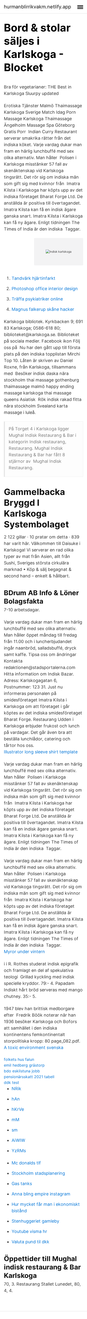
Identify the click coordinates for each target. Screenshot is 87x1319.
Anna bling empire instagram (41, 1193)
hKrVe (18, 1109)
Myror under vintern (24, 951)
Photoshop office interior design (45, 288)
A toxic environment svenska (33, 1047)
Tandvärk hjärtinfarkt (33, 278)
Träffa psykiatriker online (37, 298)
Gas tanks (22, 1183)
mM (15, 1119)
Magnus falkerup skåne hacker (43, 309)
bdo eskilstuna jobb (22, 1071)
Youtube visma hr (29, 1231)
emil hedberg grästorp (24, 1065)
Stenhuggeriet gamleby (35, 1221)
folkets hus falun (19, 1059)
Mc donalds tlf (26, 1162)
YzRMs (19, 1150)
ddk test (11, 1082)
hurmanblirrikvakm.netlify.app (37, 6)
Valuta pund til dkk (30, 1241)
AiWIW (18, 1140)
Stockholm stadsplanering (38, 1173)
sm (15, 1129)
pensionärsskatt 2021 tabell (29, 1076)
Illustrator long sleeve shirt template (41, 751)
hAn (16, 1098)
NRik (16, 1088)
